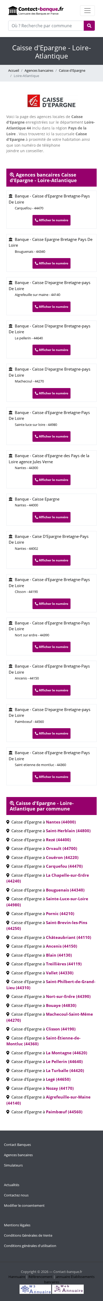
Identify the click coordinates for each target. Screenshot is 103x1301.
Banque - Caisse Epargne (36, 502)
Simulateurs (13, 1165)
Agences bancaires (39, 70)
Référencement (41, 1276)
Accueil (13, 70)
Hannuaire (16, 1276)
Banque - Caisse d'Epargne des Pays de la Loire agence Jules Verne (49, 461)
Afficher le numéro (53, 220)
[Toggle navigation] (87, 10)
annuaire (63, 1276)
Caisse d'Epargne (72, 70)
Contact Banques (17, 1144)
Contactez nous (16, 1195)
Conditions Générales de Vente (28, 1235)
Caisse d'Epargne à (42, 822)
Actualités (11, 1184)
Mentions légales (17, 1225)
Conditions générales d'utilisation (30, 1245)
